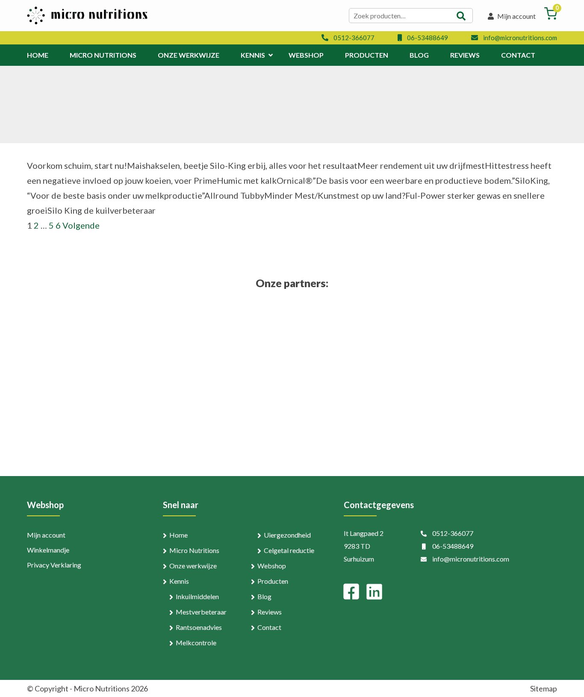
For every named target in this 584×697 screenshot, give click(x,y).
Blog (264, 596)
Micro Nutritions (194, 550)
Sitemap (543, 688)
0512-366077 (354, 37)
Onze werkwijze (193, 566)
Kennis (179, 581)
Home (178, 535)
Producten (272, 581)
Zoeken (461, 16)
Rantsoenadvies (199, 627)
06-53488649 (427, 37)
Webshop (271, 566)
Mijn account (516, 16)
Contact (269, 627)
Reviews (269, 612)
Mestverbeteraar (201, 612)
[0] (550, 17)
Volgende (81, 225)
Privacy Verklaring (54, 565)
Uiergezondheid (287, 535)
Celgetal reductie (289, 550)
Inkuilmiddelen (197, 596)
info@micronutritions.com (520, 37)
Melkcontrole (196, 642)
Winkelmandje (48, 550)
